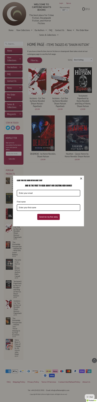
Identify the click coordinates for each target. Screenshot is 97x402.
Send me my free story (48, 217)
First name (21, 202)
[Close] (81, 178)
